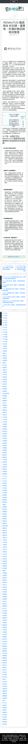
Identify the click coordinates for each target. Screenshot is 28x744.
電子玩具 (4, 681)
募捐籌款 (4, 400)
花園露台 (4, 622)
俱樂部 (4, 362)
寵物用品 (4, 452)
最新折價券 (13, 256)
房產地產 (4, 485)
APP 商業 (4, 315)
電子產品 (4, 684)
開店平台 (4, 665)
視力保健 (4, 634)
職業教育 (4, 617)
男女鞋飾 (4, 592)
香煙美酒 (4, 719)
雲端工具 (4, 669)
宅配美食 (4, 436)
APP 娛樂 (4, 318)
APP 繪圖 (4, 332)
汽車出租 (4, 540)
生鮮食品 (4, 587)
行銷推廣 (4, 632)
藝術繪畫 (4, 625)
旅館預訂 (4, 518)
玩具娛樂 (4, 575)
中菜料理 (4, 348)
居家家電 (4, 462)
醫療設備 (4, 660)
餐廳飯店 (4, 712)
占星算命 (4, 407)
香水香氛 (4, 714)
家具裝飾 (4, 443)
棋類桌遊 (4, 528)
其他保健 (4, 377)
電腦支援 (4, 688)
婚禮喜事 (4, 429)
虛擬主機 (4, 627)
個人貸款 (4, 365)
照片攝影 (4, 568)
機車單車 (4, 532)
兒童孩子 (4, 370)
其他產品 (4, 391)
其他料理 (4, 384)
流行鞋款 (4, 556)
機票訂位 (4, 530)
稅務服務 (4, 599)
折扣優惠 (4, 492)
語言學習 (4, 641)
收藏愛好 (4, 506)
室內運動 (4, 440)
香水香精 (4, 717)
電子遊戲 (4, 686)
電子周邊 (4, 674)
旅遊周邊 (4, 514)
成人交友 (4, 476)
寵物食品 (4, 457)
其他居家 (4, 381)
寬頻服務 (4, 450)
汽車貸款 (4, 547)
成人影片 (4, 478)
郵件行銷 (4, 653)
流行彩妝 (4, 554)
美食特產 (4, 615)
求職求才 (4, 537)
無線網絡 (4, 566)
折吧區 (3, 735)
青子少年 (4, 703)
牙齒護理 (4, 573)
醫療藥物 (4, 658)
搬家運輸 (4, 499)
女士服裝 (4, 421)
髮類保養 (4, 721)
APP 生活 (4, 327)
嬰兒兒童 (4, 431)
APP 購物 (4, 334)
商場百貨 (4, 412)
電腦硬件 (4, 691)
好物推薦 (4, 426)
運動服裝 (4, 651)
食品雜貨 (4, 707)
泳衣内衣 (4, 549)
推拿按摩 (4, 497)
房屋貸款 (4, 483)
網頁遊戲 (4, 606)
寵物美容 (4, 455)
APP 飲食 (4, 341)
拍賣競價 (4, 495)
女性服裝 (4, 424)
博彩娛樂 (4, 405)
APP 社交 (4, 329)
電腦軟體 (4, 695)
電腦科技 (4, 693)
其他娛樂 (4, 379)
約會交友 (4, 601)
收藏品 (4, 504)
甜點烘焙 (4, 582)
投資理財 (4, 490)
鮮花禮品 (4, 724)
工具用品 (4, 464)
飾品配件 (4, 710)
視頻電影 (4, 636)
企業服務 (4, 351)
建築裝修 (4, 469)
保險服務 (4, 358)
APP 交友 (4, 313)
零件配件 (4, 672)
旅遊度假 (4, 516)
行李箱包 (4, 629)
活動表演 (4, 551)
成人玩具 (4, 481)
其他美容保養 (5, 393)
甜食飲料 (4, 580)
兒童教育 (4, 372)
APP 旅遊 (4, 325)
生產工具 (4, 584)
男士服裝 (4, 589)
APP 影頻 (4, 322)
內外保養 (4, 374)
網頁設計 (4, 603)
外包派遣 (4, 417)
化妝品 (4, 403)
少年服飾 (4, 459)
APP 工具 (4, 320)
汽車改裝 (4, 542)
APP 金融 (4, 339)
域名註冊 (4, 414)
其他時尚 (4, 386)
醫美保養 (4, 662)
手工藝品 (4, 488)
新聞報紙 (4, 511)
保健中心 (4, 353)
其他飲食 (4, 398)
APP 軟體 (4, 336)
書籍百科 (4, 523)
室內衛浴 (4, 438)
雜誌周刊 (4, 667)
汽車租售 (4, 544)
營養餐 (4, 570)
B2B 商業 (4, 344)
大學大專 (4, 419)
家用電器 (4, 447)
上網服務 (4, 346)
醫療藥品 (4, 655)
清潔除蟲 (4, 561)
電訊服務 (4, 698)
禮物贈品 (4, 594)
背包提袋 (4, 620)
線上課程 (4, 610)
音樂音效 (4, 705)
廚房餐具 (4, 466)
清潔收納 (4, 558)
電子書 (4, 679)
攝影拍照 (4, 502)
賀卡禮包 (4, 643)
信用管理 (4, 360)
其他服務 (4, 388)
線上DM (4, 608)
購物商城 (4, 646)
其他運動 (4, 395)
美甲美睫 (4, 613)
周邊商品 (4, 410)
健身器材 (4, 367)
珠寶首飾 (17, 256)
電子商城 (4, 677)
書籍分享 (4, 521)
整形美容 (4, 509)
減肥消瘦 (4, 563)
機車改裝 (4, 535)
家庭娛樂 (4, 445)
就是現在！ (23, 124)
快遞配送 (4, 471)
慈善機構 (4, 473)
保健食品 (4, 355)
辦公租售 (4, 648)
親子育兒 (4, 639)
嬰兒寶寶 (4, 433)
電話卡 (4, 700)
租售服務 (4, 596)
